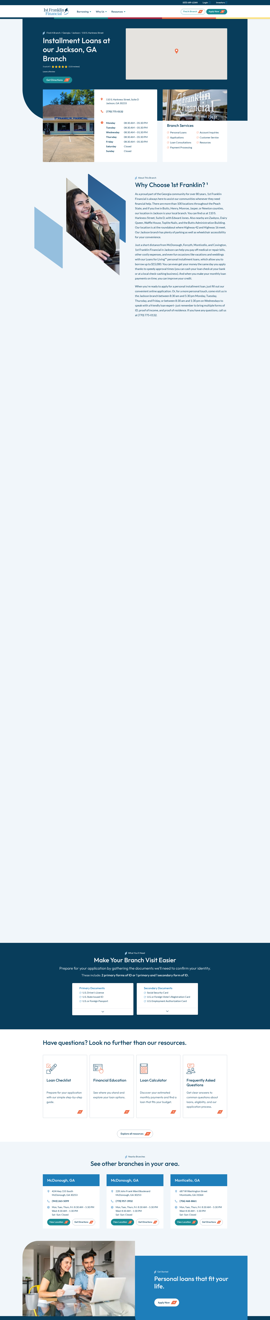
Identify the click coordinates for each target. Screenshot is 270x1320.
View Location (56, 1222)
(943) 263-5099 (60, 1200)
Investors (220, 2)
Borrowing (83, 11)
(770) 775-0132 (147, 315)
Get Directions (81, 1222)
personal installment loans (183, 259)
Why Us (100, 11)
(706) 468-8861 (188, 1200)
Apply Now (214, 11)
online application (160, 291)
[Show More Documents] (102, 1011)
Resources (117, 11)
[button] (176, 51)
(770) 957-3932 (124, 1200)
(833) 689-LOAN (190, 2)
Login (205, 2)
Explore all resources (132, 1133)
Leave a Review (49, 71)
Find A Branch (190, 11)
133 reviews (74, 66)
